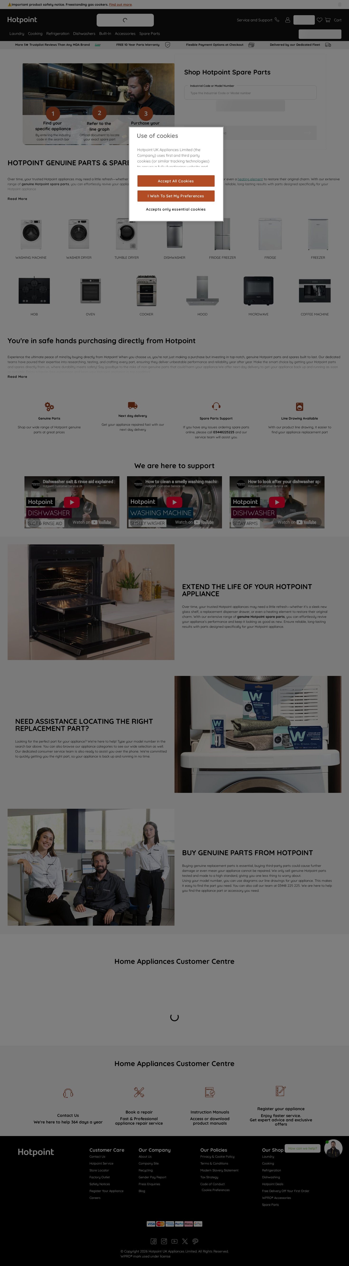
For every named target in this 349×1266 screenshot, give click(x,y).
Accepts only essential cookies (176, 209)
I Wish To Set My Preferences (176, 196)
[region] (176, 174)
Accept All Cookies (176, 181)
